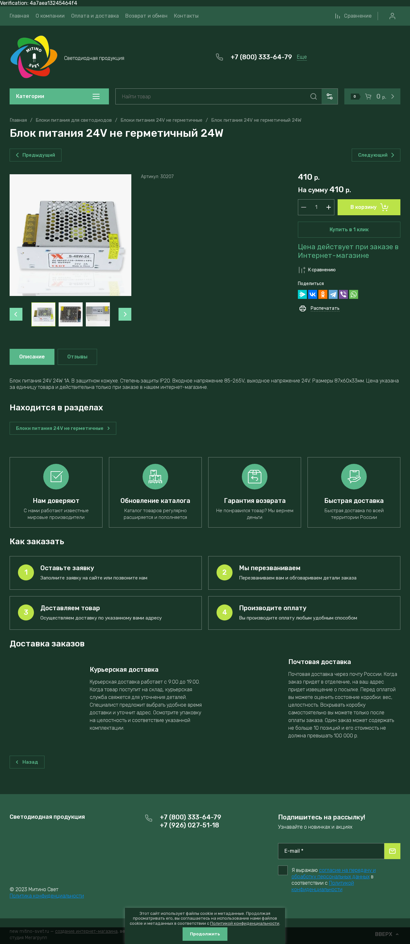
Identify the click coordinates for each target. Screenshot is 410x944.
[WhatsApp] (353, 294)
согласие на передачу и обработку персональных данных (333, 873)
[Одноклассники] (322, 294)
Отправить (392, 851)
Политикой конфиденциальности (322, 886)
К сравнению (322, 270)
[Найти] (314, 96)
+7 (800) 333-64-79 (261, 57)
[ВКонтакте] (312, 294)
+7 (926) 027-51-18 (189, 825)
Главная (18, 120)
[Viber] (343, 294)
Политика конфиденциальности (47, 896)
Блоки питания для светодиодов (74, 120)
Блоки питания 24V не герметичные (161, 120)
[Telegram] (333, 294)
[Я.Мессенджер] (302, 294)
